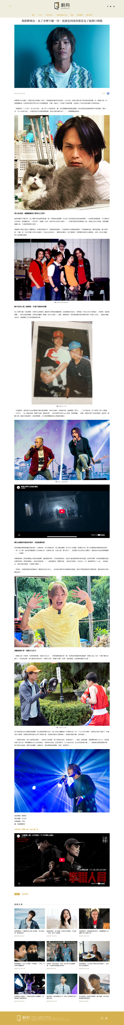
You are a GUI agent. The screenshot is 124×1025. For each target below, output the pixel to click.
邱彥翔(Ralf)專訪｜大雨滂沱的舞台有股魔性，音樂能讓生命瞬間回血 (29, 997)
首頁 (33, 15)
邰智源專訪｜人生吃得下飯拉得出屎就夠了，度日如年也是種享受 (94, 964)
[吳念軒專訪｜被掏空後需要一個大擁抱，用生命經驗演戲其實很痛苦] (94, 984)
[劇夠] (43, 1018)
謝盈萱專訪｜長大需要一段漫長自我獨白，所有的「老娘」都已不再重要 (61, 932)
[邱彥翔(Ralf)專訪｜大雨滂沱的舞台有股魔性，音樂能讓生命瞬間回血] (29, 984)
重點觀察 (80, 15)
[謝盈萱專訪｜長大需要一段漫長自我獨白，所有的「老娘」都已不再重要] (62, 918)
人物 (39, 15)
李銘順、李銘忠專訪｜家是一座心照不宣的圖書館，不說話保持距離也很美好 (61, 964)
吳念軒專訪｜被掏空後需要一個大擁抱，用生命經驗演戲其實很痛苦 (94, 997)
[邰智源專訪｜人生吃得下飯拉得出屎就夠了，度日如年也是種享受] (94, 951)
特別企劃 (49, 15)
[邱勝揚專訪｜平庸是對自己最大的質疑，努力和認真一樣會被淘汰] (29, 918)
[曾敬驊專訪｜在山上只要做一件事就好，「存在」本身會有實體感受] (29, 951)
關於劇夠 (89, 15)
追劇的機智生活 (62, 15)
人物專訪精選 (24, 894)
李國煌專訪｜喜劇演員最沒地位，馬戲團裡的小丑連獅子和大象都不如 (94, 932)
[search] (114, 6)
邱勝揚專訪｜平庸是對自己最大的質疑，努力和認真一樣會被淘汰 (29, 932)
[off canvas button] (10, 6)
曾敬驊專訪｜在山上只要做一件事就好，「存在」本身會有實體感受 (29, 964)
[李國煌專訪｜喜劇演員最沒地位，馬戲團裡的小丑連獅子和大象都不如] (94, 918)
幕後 (72, 15)
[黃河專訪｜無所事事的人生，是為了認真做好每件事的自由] (62, 984)
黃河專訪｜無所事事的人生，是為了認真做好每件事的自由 (61, 997)
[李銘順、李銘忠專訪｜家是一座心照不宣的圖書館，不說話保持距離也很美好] (62, 951)
